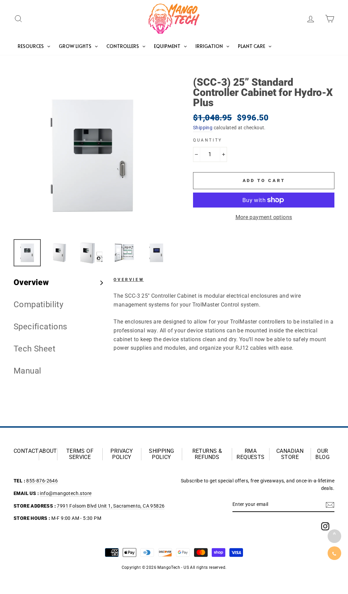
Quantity (207, 140)
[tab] (58, 282)
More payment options (264, 217)
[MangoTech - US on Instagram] (325, 526)
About (48, 451)
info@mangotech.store (65, 493)
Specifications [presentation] (40, 326)
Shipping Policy (161, 454)
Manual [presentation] (27, 371)
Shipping (202, 127)
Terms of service (79, 454)
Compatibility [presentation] (38, 304)
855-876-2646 (42, 480)
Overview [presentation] (31, 282)
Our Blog (322, 454)
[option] (92, 155)
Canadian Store (289, 454)
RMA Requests (250, 454)
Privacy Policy (121, 454)
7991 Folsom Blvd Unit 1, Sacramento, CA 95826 (110, 506)
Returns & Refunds (207, 454)
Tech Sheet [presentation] (34, 348)
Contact (26, 451)
